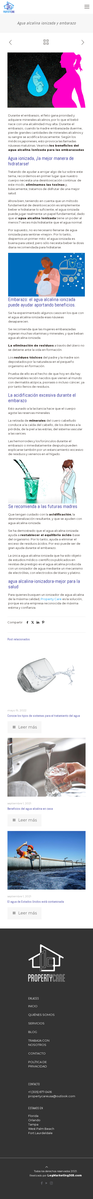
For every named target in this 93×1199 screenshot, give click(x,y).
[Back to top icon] (46, 1167)
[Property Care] (8, 6)
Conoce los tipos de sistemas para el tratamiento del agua (43, 716)
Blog (32, 1032)
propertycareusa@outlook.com (51, 1096)
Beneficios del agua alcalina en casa (30, 809)
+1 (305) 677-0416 (40, 1092)
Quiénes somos (41, 1014)
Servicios (36, 1023)
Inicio (32, 1006)
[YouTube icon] (46, 1183)
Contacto (37, 1053)
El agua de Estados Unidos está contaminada (35, 902)
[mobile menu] (87, 7)
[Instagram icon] (51, 1183)
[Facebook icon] (42, 1183)
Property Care (51, 599)
